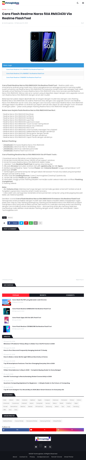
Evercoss (55, 400)
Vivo (10, 410)
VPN (4, 410)
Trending (76, 406)
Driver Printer (68, 457)
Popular (16, 295)
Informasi (6, 403)
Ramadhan (14, 406)
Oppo (76, 403)
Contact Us (23, 457)
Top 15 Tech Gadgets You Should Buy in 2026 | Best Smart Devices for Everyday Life (34, 390)
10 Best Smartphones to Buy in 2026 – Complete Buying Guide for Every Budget (32, 370)
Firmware (64, 400)
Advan (11, 400)
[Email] (35, 223)
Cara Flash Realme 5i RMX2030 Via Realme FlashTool (31, 309)
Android (24, 400)
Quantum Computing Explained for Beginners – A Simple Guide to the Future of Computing (37, 383)
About (15, 457)
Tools (68, 406)
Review (30, 406)
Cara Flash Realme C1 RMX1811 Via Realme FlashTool (23, 77)
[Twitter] (21, 223)
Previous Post (7, 280)
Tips (63, 406)
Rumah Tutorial (56, 457)
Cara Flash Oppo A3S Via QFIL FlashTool (26, 318)
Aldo (17, 400)
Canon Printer (19, 421)
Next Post (79, 280)
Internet (24, 403)
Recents (43, 295)
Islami (31, 403)
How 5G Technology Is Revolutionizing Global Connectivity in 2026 (28, 376)
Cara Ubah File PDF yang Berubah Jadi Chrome (29, 300)
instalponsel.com (43, 457)
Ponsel (5, 406)
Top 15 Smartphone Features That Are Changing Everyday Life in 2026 (29, 363)
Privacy (32, 457)
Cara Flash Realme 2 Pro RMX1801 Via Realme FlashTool (25, 69)
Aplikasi (32, 400)
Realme (10, 9)
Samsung (49, 406)
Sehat (56, 406)
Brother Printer (7, 421)
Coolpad (47, 400)
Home (4, 9)
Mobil (61, 403)
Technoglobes (39, 454)
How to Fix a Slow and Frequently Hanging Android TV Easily (25, 350)
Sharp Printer (57, 421)
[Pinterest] (26, 223)
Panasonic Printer (32, 421)
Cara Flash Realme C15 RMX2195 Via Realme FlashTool (32, 326)
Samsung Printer (45, 421)
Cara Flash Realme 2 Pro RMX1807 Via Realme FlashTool (25, 73)
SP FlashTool (39, 406)
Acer (4, 400)
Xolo (16, 410)
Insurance (15, 403)
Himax (72, 400)
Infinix (79, 400)
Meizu (55, 403)
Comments (70, 295)
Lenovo (48, 403)
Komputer (39, 403)
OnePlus (68, 403)
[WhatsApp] (31, 223)
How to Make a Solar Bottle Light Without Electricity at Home (26, 357)
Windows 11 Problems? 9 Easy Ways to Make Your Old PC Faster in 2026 (29, 344)
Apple (39, 400)
